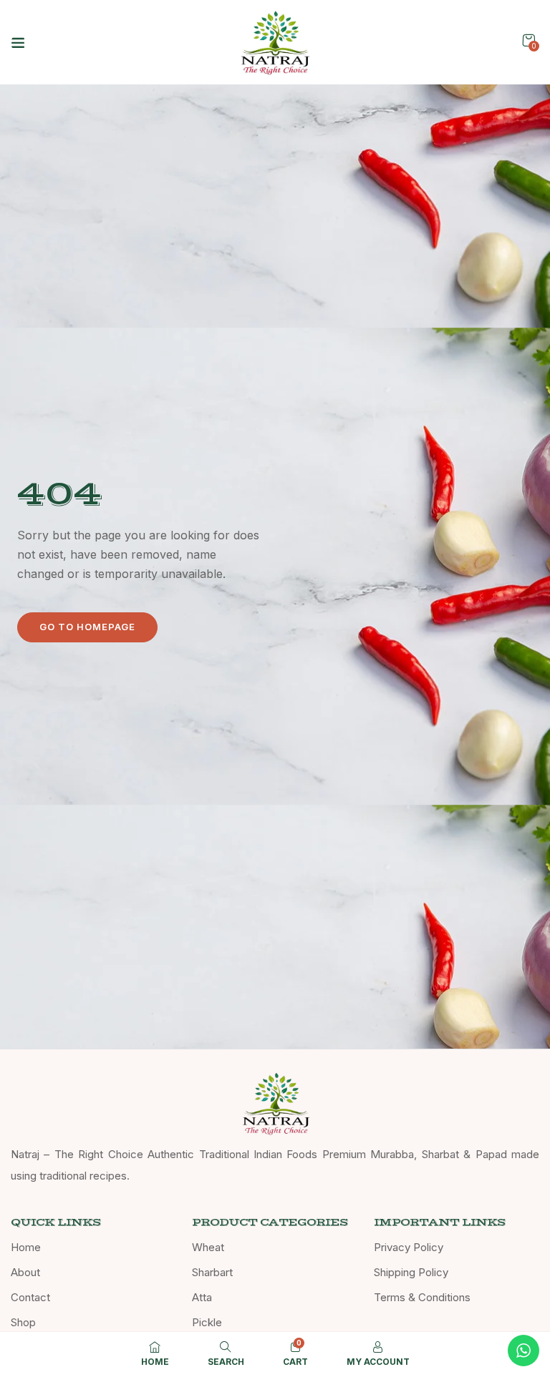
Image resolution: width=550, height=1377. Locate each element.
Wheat (208, 1247)
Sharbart (212, 1272)
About (25, 1272)
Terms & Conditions (422, 1297)
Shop (23, 1322)
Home (26, 1247)
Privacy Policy (408, 1247)
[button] (528, 40)
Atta (202, 1297)
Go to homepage (87, 626)
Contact (30, 1297)
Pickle (207, 1322)
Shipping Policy (411, 1272)
